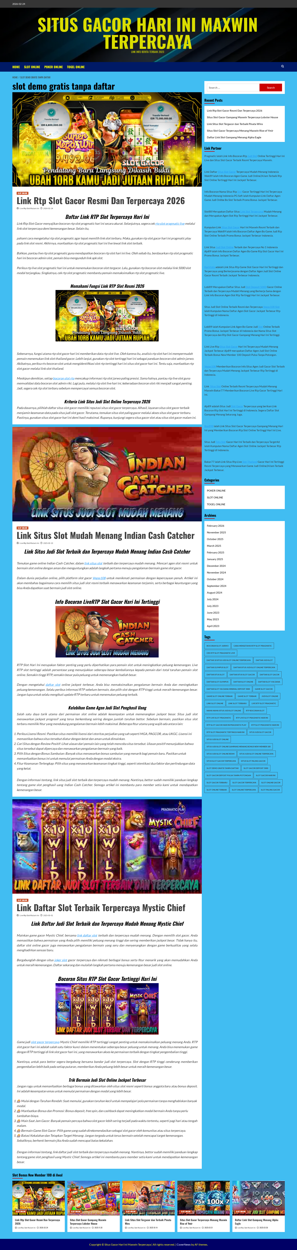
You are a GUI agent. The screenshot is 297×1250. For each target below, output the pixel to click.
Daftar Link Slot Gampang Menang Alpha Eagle (234, 137)
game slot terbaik (247, 696)
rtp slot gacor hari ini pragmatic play (226, 725)
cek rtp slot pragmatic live (221, 653)
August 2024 (214, 592)
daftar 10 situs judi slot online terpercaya (229, 660)
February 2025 (215, 552)
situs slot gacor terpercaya (221, 761)
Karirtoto (209, 267)
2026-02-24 (48, 208)
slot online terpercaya (244, 790)
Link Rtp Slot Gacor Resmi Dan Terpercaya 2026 (101, 200)
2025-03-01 (48, 915)
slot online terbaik (217, 790)
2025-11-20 (98, 1227)
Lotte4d (47, 790)
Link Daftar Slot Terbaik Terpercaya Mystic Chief (101, 907)
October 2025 (215, 539)
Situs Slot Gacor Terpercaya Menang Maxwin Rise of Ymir (240, 130)
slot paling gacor (270, 790)
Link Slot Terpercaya (251, 211)
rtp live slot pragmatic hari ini (252, 718)
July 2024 (212, 599)
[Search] (282, 66)
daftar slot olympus (217, 682)
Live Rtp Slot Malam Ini (29, 208)
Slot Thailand (249, 461)
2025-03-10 (48, 543)
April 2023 (213, 625)
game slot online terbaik (220, 696)
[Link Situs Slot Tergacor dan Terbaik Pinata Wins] (148, 1198)
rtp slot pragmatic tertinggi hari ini (225, 732)
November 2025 (216, 532)
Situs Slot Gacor (227, 171)
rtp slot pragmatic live (169, 223)
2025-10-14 (153, 1227)
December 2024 (216, 565)
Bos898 (208, 426)
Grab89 (30, 1162)
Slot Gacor (237, 406)
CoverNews (184, 1244)
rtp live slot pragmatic (219, 718)
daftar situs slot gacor (242, 674)
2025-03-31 (209, 1227)
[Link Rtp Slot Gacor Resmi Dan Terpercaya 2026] (38, 1198)
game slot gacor (264, 689)
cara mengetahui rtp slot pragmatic (253, 646)
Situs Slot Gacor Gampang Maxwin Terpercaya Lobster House (242, 117)
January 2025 (215, 559)
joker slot (60, 960)
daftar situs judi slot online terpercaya (254, 667)
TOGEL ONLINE (76, 67)
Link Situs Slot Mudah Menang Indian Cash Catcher (106, 535)
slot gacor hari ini (265, 775)
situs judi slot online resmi (220, 754)
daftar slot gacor (269, 674)
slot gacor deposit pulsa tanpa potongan (229, 775)
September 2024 (216, 585)
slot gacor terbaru (217, 782)
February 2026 (215, 525)
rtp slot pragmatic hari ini (265, 725)
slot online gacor (270, 782)
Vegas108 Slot (271, 306)
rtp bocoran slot (255, 710)
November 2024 (216, 572)
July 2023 (212, 605)
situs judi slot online (218, 739)
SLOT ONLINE (32, 67)
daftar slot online (243, 682)
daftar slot (53, 684)
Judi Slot (252, 156)
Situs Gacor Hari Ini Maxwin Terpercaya (147, 32)
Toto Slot (221, 441)
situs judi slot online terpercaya (256, 754)
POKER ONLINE (53, 67)
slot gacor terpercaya (45, 1042)
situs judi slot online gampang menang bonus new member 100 (239, 746)
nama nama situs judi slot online (224, 710)
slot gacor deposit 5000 (256, 768)
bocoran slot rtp (63, 378)
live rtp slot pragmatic (264, 703)
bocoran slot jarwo (218, 646)
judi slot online (270, 696)
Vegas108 (99, 578)
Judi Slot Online (225, 247)
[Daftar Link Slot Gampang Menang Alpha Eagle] (258, 1198)
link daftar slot (87, 935)
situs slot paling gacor (253, 761)
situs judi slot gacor (260, 732)
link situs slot (93, 563)
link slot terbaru (237, 703)
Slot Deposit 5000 (256, 286)
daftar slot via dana (269, 682)
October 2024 (215, 579)
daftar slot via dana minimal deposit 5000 (228, 689)
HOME (16, 67)
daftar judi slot (264, 660)
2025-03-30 (264, 1227)
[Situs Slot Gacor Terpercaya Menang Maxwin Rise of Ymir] (203, 1198)
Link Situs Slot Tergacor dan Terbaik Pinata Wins (235, 123)
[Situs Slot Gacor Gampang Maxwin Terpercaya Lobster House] (93, 1198)
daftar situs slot (216, 674)
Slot (239, 191)
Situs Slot (215, 386)
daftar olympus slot (217, 667)
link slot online (215, 703)
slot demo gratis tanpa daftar (223, 768)
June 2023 (213, 612)
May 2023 (213, 619)
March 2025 (214, 545)
